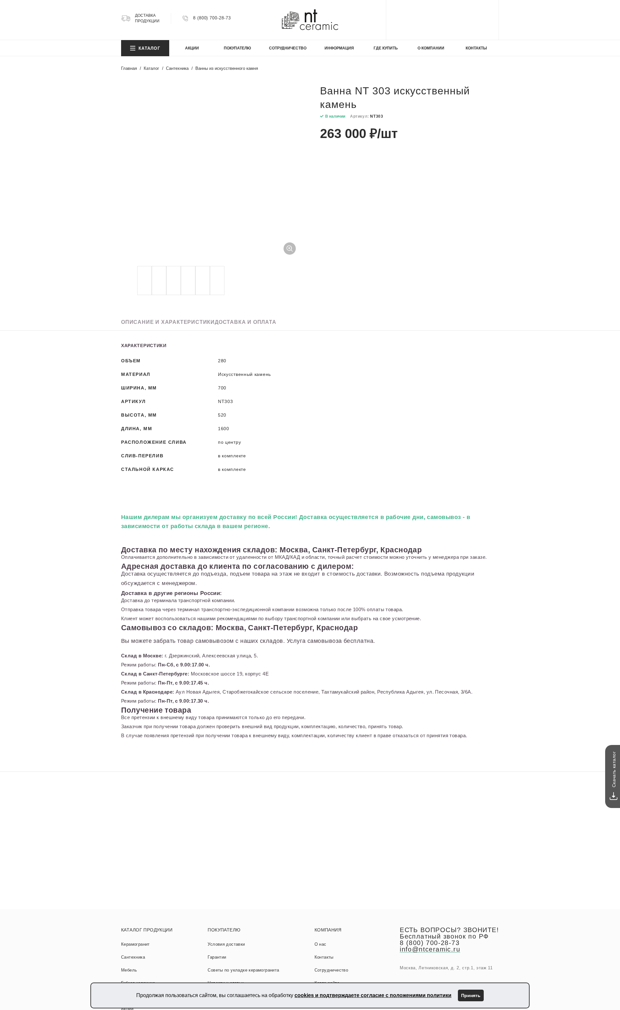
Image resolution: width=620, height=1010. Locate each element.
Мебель (129, 970)
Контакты (324, 957)
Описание (168, 322)
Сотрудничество (331, 970)
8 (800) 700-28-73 (212, 18)
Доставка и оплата (245, 322)
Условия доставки (226, 944)
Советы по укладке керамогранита (243, 970)
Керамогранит (135, 944)
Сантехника (133, 957)
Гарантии (217, 957)
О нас (320, 944)
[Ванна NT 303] (211, 174)
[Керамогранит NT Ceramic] (310, 20)
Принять (470, 995)
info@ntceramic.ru (430, 949)
